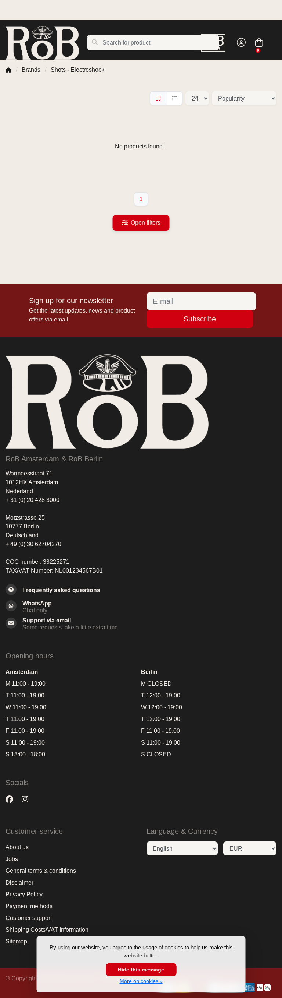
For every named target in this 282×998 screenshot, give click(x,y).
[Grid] (158, 98)
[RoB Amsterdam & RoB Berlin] (46, 43)
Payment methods (29, 906)
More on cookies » (141, 981)
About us (17, 847)
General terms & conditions (41, 871)
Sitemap (16, 941)
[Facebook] (12, 799)
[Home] (8, 70)
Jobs (12, 859)
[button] (240, 43)
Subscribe (200, 319)
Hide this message (141, 970)
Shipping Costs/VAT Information (47, 930)
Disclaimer (19, 882)
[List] (174, 98)
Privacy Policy (24, 894)
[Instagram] (28, 799)
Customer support (29, 918)
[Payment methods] (248, 987)
